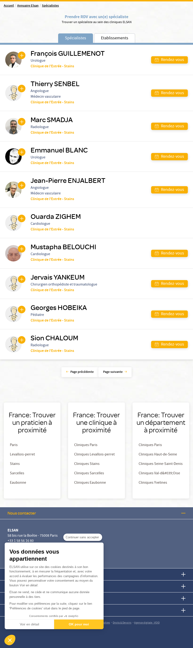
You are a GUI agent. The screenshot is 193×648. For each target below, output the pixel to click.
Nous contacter (22, 513)
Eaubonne (18, 483)
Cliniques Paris (85, 445)
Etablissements (114, 38)
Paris (14, 445)
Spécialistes (50, 6)
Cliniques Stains (87, 464)
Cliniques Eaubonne (90, 483)
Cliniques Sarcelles (89, 473)
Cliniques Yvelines (153, 483)
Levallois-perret (22, 455)
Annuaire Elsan (28, 6)
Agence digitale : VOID (147, 623)
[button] (10, 640)
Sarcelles (17, 473)
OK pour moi (79, 624)
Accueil (9, 6)
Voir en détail (29, 624)
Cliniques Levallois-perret (94, 455)
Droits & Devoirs (122, 623)
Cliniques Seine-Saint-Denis (161, 464)
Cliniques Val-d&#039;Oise (159, 473)
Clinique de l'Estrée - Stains (52, 66)
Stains (15, 464)
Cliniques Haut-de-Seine (158, 455)
